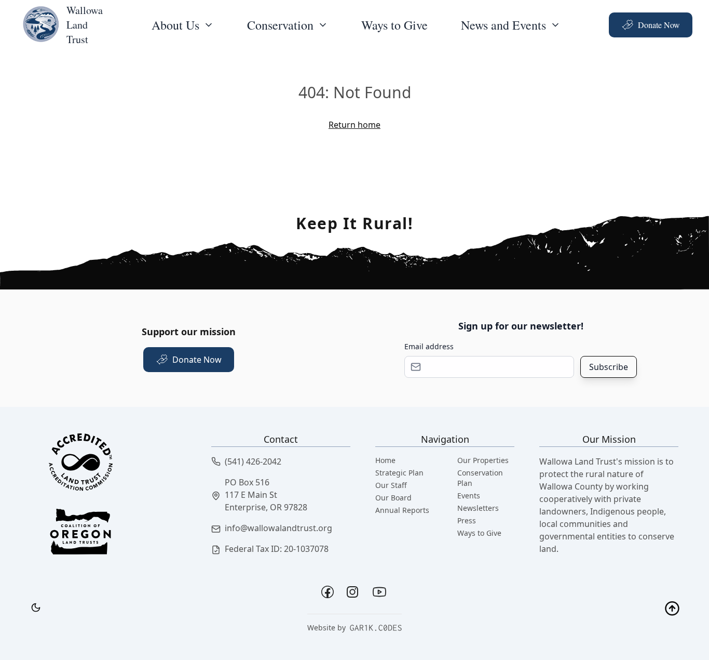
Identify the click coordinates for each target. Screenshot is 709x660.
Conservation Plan (480, 478)
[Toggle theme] (36, 607)
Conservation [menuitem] (280, 25)
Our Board (393, 498)
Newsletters (478, 508)
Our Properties (483, 460)
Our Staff (391, 485)
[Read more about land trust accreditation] (116, 465)
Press (466, 520)
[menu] (182, 25)
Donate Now (659, 24)
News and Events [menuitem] (503, 25)
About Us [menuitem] (175, 25)
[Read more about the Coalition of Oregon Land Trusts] (116, 540)
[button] (280, 461)
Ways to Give (394, 25)
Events (468, 495)
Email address (429, 346)
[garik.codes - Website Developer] (376, 628)
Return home (354, 124)
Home (385, 460)
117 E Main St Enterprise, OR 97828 (266, 501)
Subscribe (608, 367)
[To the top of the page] (672, 609)
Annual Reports (402, 510)
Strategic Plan (399, 473)
